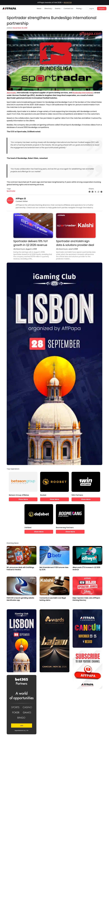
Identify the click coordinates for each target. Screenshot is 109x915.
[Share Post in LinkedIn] (92, 192)
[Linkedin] (25, 198)
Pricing (78, 8)
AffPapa (19, 198)
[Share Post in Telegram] (101, 192)
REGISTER (68, 2)
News (39, 8)
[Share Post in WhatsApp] (98, 192)
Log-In (91, 9)
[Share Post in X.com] (95, 192)
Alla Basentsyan (19, 249)
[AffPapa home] (9, 8)
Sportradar (11, 191)
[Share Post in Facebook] (89, 192)
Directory (48, 8)
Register (102, 9)
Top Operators (13, 469)
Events (57, 8)
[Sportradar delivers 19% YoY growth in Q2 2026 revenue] (33, 225)
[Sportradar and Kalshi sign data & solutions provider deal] (76, 225)
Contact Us (68, 8)
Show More (23, 499)
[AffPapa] (10, 203)
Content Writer (22, 201)
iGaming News (13, 543)
